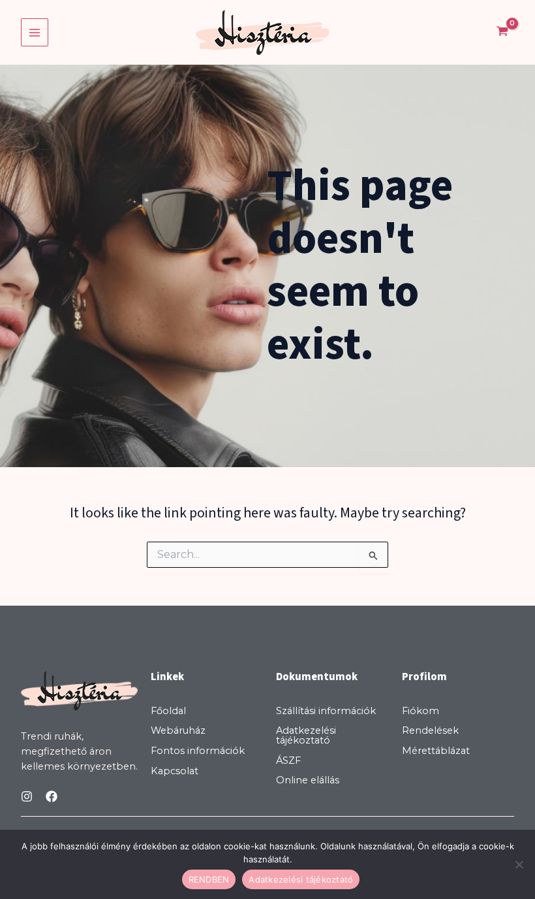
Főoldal (168, 711)
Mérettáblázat (436, 751)
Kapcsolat (174, 771)
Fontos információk (198, 751)
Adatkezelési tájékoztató (306, 735)
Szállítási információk (326, 711)
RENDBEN (209, 879)
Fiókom (420, 711)
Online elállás (307, 780)
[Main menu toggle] (34, 32)
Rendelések (430, 730)
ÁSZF (288, 760)
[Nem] (518, 864)
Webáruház (178, 730)
